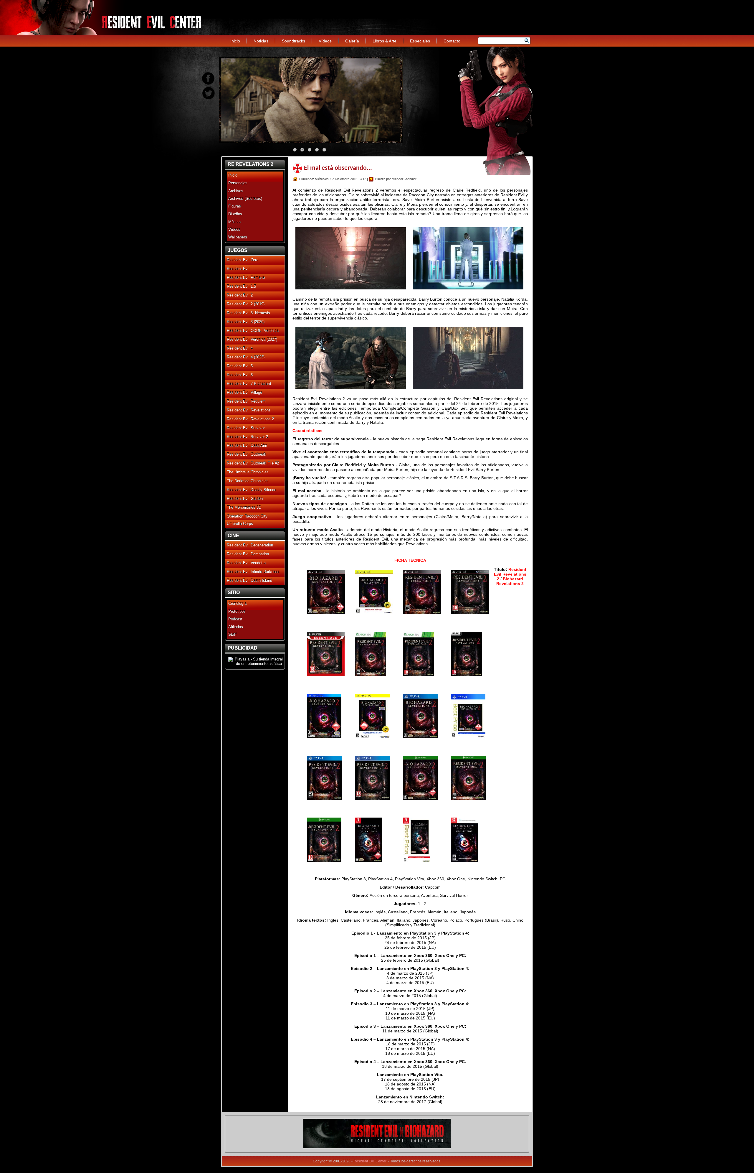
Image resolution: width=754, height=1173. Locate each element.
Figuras (234, 206)
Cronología (237, 603)
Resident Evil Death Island (249, 580)
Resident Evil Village (244, 392)
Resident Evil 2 (240, 295)
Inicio (235, 41)
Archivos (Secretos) (245, 198)
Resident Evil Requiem (246, 401)
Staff (232, 634)
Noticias (261, 41)
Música (234, 222)
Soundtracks (293, 41)
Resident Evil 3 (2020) (245, 321)
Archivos (235, 191)
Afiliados (235, 627)
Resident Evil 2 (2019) (245, 304)
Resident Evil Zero (242, 260)
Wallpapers (237, 237)
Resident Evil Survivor (246, 428)
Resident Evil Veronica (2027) (252, 339)
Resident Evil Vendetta (246, 563)
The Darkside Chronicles (248, 481)
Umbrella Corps (240, 523)
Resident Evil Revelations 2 (250, 419)
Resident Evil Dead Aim (247, 445)
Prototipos (237, 611)
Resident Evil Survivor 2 (247, 436)
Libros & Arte (384, 41)
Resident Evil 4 (240, 348)
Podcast (235, 619)
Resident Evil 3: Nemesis (248, 313)
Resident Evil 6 (240, 375)
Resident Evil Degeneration (250, 545)
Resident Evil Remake (246, 277)
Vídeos (325, 41)
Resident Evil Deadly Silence (251, 489)
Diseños (235, 214)
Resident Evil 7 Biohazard (249, 383)
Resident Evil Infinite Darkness (253, 571)
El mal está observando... (338, 168)
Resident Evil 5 (240, 366)
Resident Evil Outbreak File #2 (253, 463)
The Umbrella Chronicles (248, 472)
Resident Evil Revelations (249, 410)
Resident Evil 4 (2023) (245, 357)
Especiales (420, 41)
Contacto (452, 41)
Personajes (237, 183)
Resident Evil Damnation (248, 554)
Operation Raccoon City (247, 516)
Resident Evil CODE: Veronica (253, 330)
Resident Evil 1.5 (241, 286)
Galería (352, 41)
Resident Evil (238, 268)
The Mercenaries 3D (244, 507)
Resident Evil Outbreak (246, 454)
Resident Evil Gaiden (245, 498)
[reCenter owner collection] (377, 1147)
